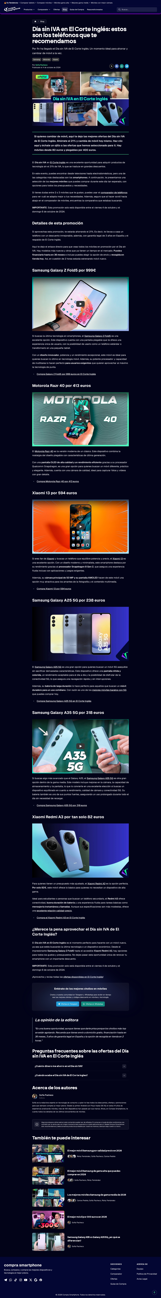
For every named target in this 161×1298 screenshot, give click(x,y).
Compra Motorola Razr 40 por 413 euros (58, 481)
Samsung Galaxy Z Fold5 (97, 335)
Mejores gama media (80, 3)
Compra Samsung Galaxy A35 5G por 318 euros (62, 805)
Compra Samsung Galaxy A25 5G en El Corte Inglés (64, 701)
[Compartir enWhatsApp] (122, 66)
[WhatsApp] (10, 1279)
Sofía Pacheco (41, 65)
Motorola (46, 60)
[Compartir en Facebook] (117, 66)
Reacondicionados (95, 9)
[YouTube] (25, 1279)
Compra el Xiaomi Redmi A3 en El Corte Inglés (61, 917)
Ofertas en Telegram (69, 1004)
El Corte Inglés (58, 162)
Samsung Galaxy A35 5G (100, 778)
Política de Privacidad (147, 1274)
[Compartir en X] (111, 66)
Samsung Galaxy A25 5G (48, 666)
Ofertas (56, 9)
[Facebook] (40, 1279)
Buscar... (125, 9)
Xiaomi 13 (118, 558)
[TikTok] (15, 1279)
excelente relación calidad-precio (54, 910)
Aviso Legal (142, 1279)
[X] (30, 1279)
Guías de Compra (77, 9)
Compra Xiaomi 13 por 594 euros (54, 588)
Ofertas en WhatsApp (94, 1004)
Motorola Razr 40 (44, 451)
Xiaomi (55, 60)
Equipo (140, 1269)
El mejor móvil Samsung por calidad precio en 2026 (94, 1151)
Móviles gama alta (61, 3)
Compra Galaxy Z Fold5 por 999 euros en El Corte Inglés (66, 374)
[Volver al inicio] (154, 1292)
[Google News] (35, 1279)
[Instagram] (20, 1279)
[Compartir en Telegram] (127, 66)
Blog (65, 9)
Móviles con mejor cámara (101, 3)
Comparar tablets (27, 3)
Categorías (115, 1269)
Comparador (43, 9)
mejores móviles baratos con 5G (109, 690)
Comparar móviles (44, 3)
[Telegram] (5, 1279)
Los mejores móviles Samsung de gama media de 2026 (96, 1195)
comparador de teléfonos (114, 192)
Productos (28, 9)
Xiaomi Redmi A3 (96, 883)
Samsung (36, 60)
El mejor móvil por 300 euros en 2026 (87, 1217)
